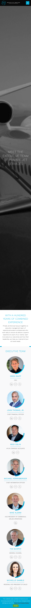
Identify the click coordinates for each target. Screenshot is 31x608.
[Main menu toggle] (27, 3)
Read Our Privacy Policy (21, 603)
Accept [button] (16, 605)
